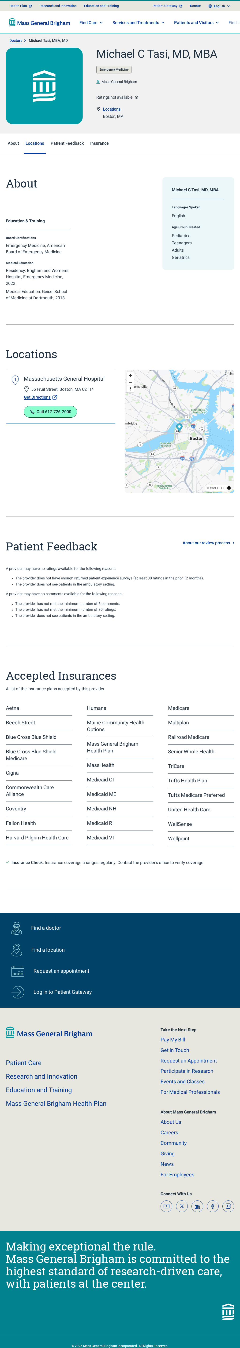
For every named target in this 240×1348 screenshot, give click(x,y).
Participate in (187, 1071)
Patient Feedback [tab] (67, 143)
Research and (41, 1076)
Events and (183, 1081)
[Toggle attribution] (229, 488)
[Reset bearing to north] (130, 389)
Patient (23, 1063)
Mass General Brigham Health (56, 1103)
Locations (111, 109)
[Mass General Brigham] (39, 22)
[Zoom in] (130, 375)
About (171, 1122)
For (177, 1175)
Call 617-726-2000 (54, 411)
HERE (221, 488)
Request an (189, 1061)
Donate (195, 6)
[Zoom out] (130, 382)
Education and (39, 1090)
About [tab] (13, 143)
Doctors (15, 40)
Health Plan (18, 6)
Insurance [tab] (99, 143)
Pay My (173, 1040)
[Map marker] (179, 428)
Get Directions (37, 397)
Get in (175, 1050)
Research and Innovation (58, 6)
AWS (213, 488)
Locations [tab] (35, 143)
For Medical (190, 1092)
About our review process (206, 542)
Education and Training (101, 6)
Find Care (88, 22)
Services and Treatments (135, 22)
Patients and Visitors (194, 22)
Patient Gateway (165, 6)
